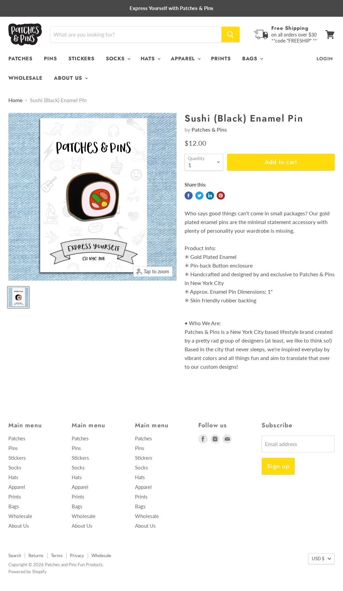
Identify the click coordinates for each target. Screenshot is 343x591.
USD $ (318, 558)
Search (14, 555)
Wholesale (25, 78)
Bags (251, 58)
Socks (116, 58)
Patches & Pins (209, 129)
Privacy (77, 555)
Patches (20, 58)
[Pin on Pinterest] (221, 196)
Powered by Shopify (27, 571)
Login (325, 58)
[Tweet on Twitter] (199, 196)
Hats (149, 58)
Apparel (184, 58)
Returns (36, 555)
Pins (50, 58)
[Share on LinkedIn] (210, 196)
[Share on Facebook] (189, 196)
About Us (69, 78)
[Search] (230, 34)
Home (15, 100)
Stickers (81, 58)
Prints (220, 58)
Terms (57, 555)
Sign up (278, 466)
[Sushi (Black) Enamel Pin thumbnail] (18, 297)
